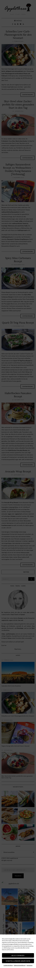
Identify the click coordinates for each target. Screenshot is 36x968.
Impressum (29, 965)
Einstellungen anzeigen (18, 961)
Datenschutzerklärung (20, 965)
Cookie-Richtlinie (8, 965)
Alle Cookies (18, 955)
